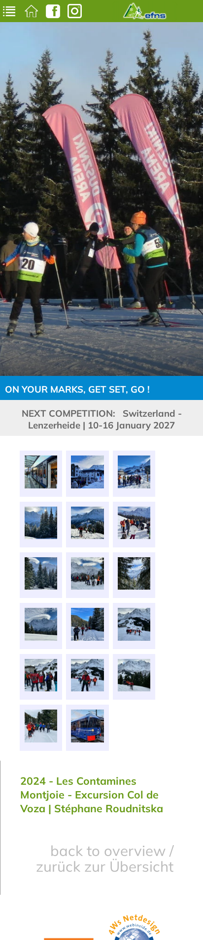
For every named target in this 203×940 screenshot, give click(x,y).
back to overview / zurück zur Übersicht (104, 858)
